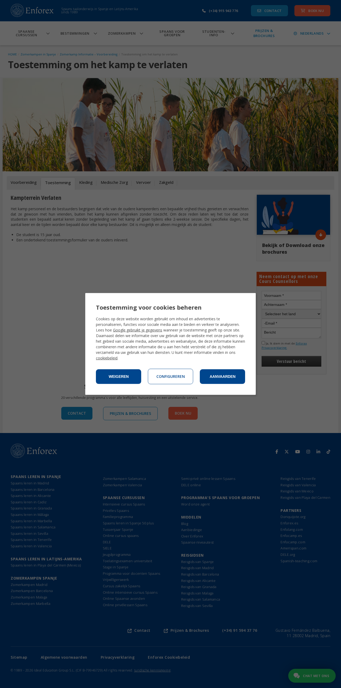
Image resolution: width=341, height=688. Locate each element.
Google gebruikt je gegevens (137, 330)
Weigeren (119, 376)
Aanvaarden (223, 376)
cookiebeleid (106, 358)
